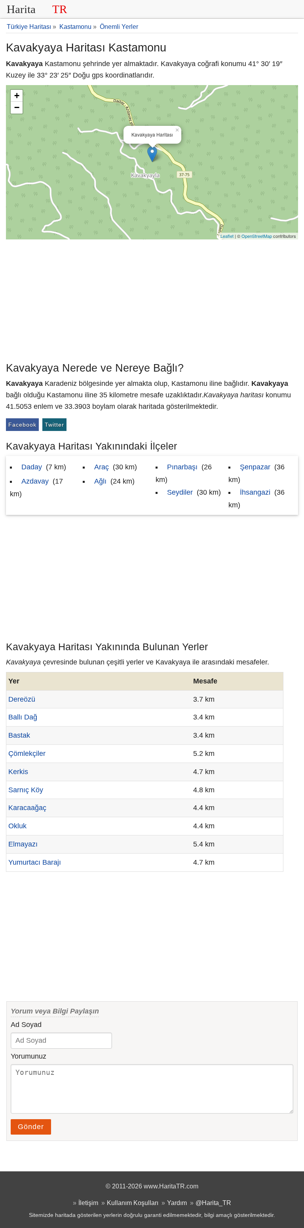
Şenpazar (255, 467)
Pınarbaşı (182, 467)
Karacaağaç (27, 808)
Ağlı (100, 481)
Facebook (22, 424)
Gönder (31, 1127)
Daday (31, 467)
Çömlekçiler (27, 753)
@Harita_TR (213, 1202)
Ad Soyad (26, 1025)
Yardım (177, 1202)
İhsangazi (255, 492)
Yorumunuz (28, 1056)
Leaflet (227, 236)
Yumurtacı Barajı (34, 862)
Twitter (54, 424)
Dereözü (21, 699)
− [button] (16, 107)
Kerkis (18, 772)
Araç (101, 467)
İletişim (88, 1202)
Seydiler (180, 492)
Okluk (17, 826)
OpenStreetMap (256, 236)
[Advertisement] (152, 298)
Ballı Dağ (22, 717)
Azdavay (35, 481)
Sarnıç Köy (25, 790)
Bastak (19, 735)
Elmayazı (23, 844)
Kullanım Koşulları (132, 1202)
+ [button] (16, 96)
